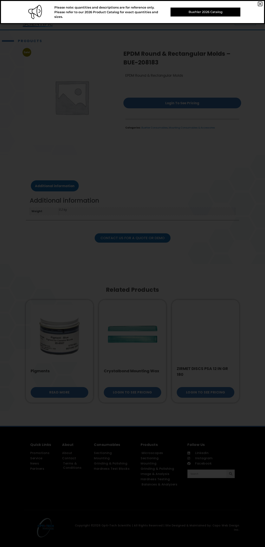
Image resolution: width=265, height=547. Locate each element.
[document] (132, 273)
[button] (260, 4)
